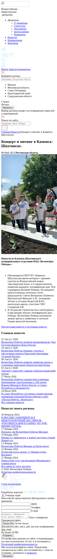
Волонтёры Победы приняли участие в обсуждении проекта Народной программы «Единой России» (24, 353)
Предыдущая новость (13, 326)
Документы (20, 28)
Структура (19, 26)
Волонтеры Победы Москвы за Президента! (25, 446)
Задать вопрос (21, 31)
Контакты (13, 43)
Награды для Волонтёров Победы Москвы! (24, 431)
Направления (15, 40)
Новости (12, 37)
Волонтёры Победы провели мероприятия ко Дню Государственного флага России (28, 343)
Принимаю (8, 556)
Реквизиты (20, 34)
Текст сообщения (38, 517)
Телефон (35, 507)
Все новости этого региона (16, 466)
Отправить (8, 535)
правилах (32, 553)
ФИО (34, 504)
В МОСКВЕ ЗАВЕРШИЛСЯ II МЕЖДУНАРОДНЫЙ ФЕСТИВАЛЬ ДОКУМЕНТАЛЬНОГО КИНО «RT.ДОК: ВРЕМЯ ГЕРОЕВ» (24, 421)
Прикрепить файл (11, 520)
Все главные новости (12, 402)
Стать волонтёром (11, 484)
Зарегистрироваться (19, 69)
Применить (8, 108)
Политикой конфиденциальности (19, 544)
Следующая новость (36, 326)
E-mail (34, 510)
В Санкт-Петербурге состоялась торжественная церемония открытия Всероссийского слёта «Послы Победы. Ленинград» (26, 396)
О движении (21, 23)
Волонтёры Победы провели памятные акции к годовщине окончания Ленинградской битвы (27, 363)
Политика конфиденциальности (18, 472)
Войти (5, 69)
